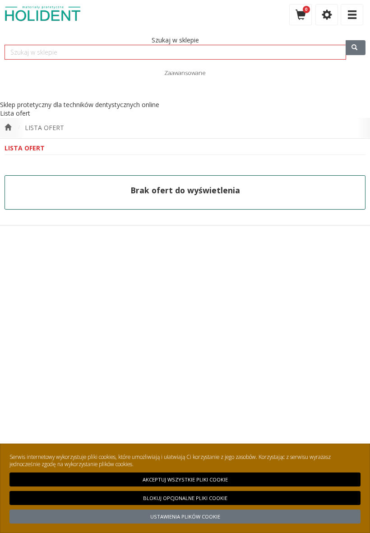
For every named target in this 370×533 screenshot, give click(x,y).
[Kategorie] (352, 14)
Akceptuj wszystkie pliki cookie (185, 479)
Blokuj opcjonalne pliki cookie (185, 498)
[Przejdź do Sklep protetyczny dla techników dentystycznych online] (8, 128)
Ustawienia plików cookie (185, 516)
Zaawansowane (185, 73)
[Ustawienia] (326, 14)
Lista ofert (44, 127)
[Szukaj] (355, 47)
